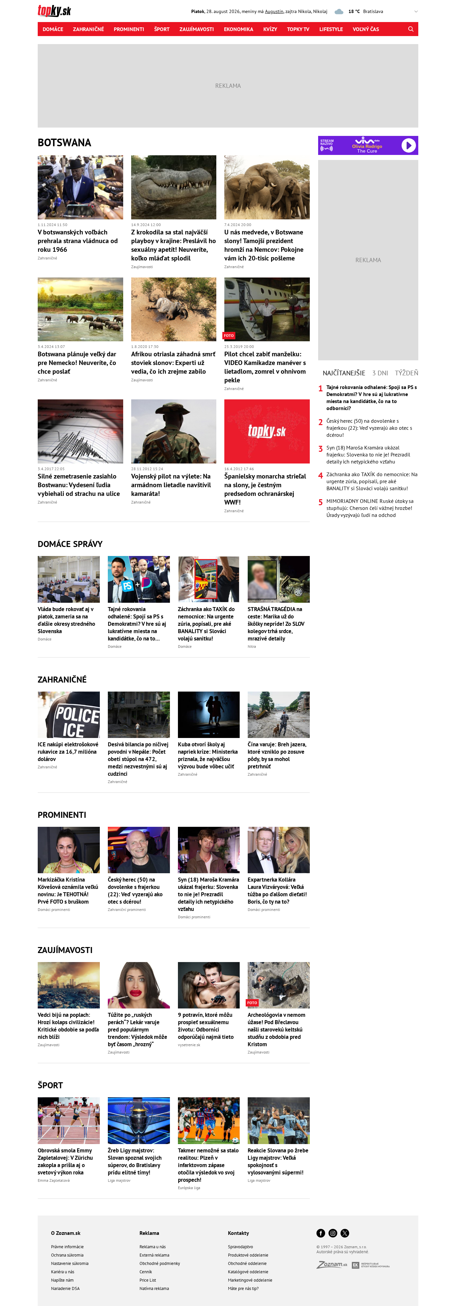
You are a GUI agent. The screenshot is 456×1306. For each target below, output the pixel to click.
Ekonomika (238, 29)
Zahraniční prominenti (127, 909)
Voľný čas (366, 29)
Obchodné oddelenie (247, 1263)
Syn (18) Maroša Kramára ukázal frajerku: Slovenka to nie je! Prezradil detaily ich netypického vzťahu (208, 894)
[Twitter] (344, 1233)
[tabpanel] (368, 451)
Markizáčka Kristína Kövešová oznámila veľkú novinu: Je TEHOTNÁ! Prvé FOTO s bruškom (68, 890)
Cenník (146, 1272)
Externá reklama (154, 1255)
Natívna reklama (154, 1288)
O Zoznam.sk (65, 1233)
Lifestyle (331, 29)
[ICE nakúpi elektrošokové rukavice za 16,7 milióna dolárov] (69, 715)
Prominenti (129, 29)
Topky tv (298, 29)
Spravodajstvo (240, 1247)
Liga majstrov (119, 1180)
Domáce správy (70, 543)
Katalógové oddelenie (248, 1272)
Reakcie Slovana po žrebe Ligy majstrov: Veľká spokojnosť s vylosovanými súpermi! (278, 1161)
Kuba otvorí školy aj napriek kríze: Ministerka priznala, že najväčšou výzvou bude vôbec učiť (208, 755)
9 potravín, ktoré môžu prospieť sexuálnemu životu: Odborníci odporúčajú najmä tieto (206, 1026)
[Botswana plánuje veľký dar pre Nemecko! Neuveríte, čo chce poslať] (80, 309)
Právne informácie (67, 1247)
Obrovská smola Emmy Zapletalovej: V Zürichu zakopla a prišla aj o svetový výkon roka (65, 1161)
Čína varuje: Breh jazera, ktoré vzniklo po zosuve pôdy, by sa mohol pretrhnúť (277, 755)
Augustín (274, 11)
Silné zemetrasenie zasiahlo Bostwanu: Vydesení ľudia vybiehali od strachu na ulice (79, 485)
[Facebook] (320, 1233)
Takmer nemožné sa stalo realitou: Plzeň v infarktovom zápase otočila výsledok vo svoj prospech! (208, 1165)
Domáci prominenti (54, 909)
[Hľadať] (410, 29)
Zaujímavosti (197, 29)
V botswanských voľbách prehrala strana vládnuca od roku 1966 (78, 241)
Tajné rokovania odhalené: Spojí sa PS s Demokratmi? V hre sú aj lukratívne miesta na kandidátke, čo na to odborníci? (137, 623)
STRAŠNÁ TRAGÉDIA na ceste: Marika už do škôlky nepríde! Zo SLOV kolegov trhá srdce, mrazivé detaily (276, 623)
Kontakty (238, 1233)
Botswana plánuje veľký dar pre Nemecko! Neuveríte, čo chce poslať (77, 363)
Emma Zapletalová (54, 1180)
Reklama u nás (153, 1247)
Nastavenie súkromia (69, 1263)
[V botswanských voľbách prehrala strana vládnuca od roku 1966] (80, 187)
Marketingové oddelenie (250, 1280)
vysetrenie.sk (189, 1044)
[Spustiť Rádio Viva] (367, 140)
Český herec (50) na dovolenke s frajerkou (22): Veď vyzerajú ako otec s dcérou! (135, 890)
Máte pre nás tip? (243, 1288)
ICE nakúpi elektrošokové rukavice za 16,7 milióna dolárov (68, 752)
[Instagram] (332, 1233)
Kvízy (270, 29)
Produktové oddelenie (248, 1255)
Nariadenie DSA (65, 1288)
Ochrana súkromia (67, 1255)
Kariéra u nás (62, 1272)
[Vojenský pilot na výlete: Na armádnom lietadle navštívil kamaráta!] (174, 431)
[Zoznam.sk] (334, 1267)
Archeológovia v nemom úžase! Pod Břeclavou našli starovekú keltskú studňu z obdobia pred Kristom (276, 1029)
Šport (162, 29)
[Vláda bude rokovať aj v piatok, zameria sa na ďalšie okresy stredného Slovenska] (69, 579)
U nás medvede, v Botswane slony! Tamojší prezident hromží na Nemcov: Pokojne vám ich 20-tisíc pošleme (263, 245)
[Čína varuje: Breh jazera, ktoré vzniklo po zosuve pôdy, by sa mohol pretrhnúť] (279, 715)
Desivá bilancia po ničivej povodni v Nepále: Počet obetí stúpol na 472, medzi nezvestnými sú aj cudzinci (138, 759)
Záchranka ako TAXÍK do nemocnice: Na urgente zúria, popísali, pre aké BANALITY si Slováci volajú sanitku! (206, 623)
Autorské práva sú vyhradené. (342, 1252)
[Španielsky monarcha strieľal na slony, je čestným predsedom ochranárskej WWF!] (267, 431)
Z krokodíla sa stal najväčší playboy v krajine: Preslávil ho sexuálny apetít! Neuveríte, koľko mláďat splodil (173, 245)
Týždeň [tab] (406, 373)
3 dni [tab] (380, 373)
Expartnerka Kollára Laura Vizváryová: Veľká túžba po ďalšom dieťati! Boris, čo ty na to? (277, 890)
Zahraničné (88, 29)
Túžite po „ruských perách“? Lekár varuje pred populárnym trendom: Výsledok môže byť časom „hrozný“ (137, 1029)
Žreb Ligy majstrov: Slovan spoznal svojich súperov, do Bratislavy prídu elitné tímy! (135, 1161)
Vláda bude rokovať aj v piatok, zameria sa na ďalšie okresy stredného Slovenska (66, 620)
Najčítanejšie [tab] (344, 373)
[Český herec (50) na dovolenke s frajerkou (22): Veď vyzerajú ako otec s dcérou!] (139, 850)
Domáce (53, 29)
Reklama (149, 1233)
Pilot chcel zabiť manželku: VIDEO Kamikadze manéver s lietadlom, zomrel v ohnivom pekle (265, 367)
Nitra (252, 646)
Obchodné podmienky (160, 1263)
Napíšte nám (62, 1280)
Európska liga (189, 1187)
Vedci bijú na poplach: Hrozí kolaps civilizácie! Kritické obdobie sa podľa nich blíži (68, 1026)
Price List (148, 1280)
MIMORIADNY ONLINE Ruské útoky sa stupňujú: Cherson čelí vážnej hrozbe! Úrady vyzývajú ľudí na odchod (370, 508)
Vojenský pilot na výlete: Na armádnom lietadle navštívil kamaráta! (171, 485)
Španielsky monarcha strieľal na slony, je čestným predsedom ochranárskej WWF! (265, 489)
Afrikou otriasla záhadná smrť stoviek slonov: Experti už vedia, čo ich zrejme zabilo (173, 363)
